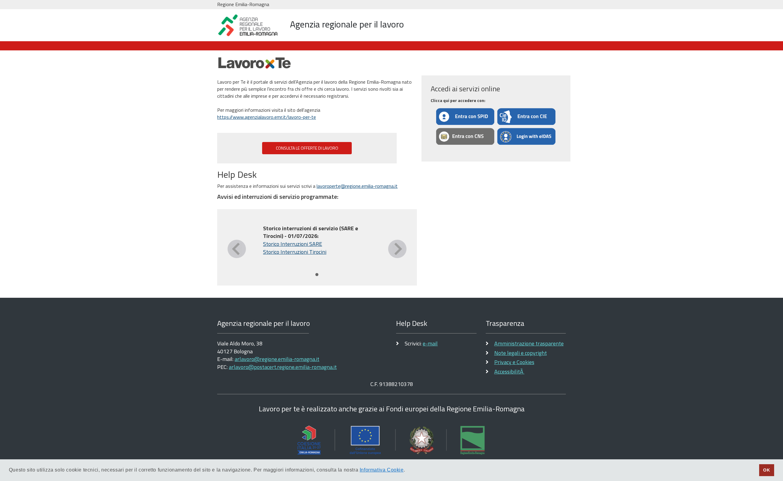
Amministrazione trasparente (529, 343)
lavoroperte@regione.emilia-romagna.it (357, 186)
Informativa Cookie (382, 469)
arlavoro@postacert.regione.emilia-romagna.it (283, 367)
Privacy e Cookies (514, 362)
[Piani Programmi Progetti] (391, 440)
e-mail (430, 343)
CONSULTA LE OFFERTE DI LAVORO (307, 148)
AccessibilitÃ (509, 371)
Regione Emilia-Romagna (243, 4)
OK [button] (766, 470)
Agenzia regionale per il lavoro (347, 24)
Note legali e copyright (520, 353)
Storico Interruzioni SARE (292, 244)
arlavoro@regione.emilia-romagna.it (277, 359)
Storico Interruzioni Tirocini (294, 252)
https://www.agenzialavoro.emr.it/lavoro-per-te (266, 117)
